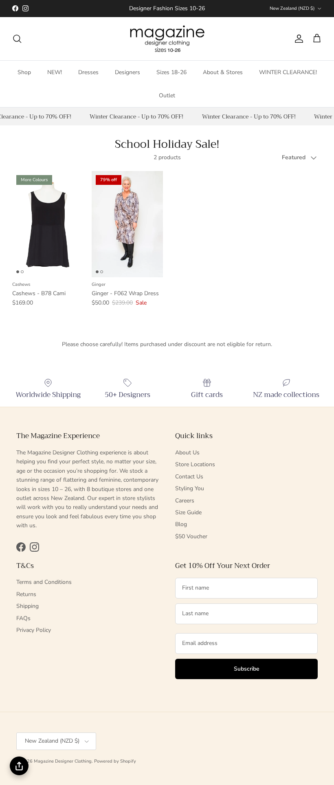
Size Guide (188, 512)
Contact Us (189, 476)
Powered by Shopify (115, 761)
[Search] (17, 39)
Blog (181, 524)
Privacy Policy (33, 630)
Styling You (189, 488)
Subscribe (246, 669)
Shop (24, 72)
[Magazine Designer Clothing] (167, 39)
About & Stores (223, 72)
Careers (184, 500)
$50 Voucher (191, 536)
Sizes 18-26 (171, 72)
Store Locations (195, 464)
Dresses (88, 72)
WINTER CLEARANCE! (288, 72)
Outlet (167, 95)
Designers (127, 72)
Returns (26, 594)
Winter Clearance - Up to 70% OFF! (135, 116)
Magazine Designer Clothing (63, 761)
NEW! (54, 72)
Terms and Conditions (44, 582)
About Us (187, 452)
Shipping (27, 606)
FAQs (23, 618)
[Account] (297, 39)
